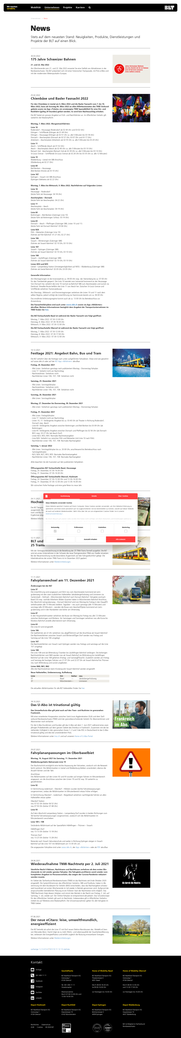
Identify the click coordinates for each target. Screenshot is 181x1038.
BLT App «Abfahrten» (63, 361)
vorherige (34, 949)
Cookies (40, 1027)
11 (57, 949)
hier (46, 310)
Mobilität (36, 7)
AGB (32, 1027)
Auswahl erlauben (90, 539)
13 (62, 949)
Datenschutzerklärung (54, 514)
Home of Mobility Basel (102, 971)
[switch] (78, 531)
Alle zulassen (120, 539)
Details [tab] (94, 496)
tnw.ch (57, 736)
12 (59, 949)
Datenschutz (46, 1025)
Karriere (80, 7)
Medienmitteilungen (62, 562)
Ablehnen (60, 539)
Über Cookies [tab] (123, 496)
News (46, 18)
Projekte (67, 7)
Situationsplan (66, 987)
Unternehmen (52, 7)
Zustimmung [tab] (65, 496)
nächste (66, 949)
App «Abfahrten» (83, 847)
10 (54, 949)
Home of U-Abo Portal (84, 736)
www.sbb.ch (71, 305)
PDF (98, 847)
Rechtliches (35, 1025)
